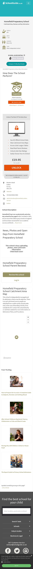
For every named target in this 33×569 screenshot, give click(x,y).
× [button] (31, 555)
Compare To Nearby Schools (16, 64)
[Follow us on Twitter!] (16, 551)
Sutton (9, 203)
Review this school (16, 274)
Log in (16, 280)
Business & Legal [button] (16, 536)
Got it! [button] (16, 565)
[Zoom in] (28, 317)
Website (9, 191)
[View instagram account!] (25, 551)
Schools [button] (16, 526)
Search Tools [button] (16, 521)
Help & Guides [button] (16, 531)
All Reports (21, 105)
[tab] (16, 521)
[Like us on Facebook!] (7, 551)
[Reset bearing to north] (28, 322)
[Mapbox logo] (7, 358)
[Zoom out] (28, 319)
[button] (16, 562)
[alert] (16, 561)
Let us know (5, 488)
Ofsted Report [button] (13, 105)
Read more (18, 223)
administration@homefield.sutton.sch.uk (17, 199)
